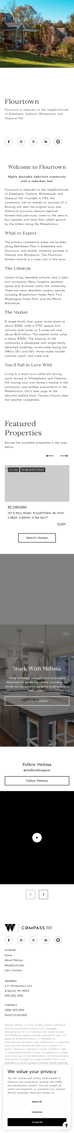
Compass (51, 1028)
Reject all (37, 1101)
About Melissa (14, 960)
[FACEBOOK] (9, 142)
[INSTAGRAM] (21, 142)
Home (8, 955)
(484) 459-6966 (14, 1009)
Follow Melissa (37, 780)
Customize (37, 1111)
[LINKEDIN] (46, 142)
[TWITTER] (33, 142)
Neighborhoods (14, 965)
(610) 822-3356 (14, 995)
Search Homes (37, 538)
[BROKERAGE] (58, 142)
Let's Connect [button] (37, 701)
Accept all (37, 1122)
